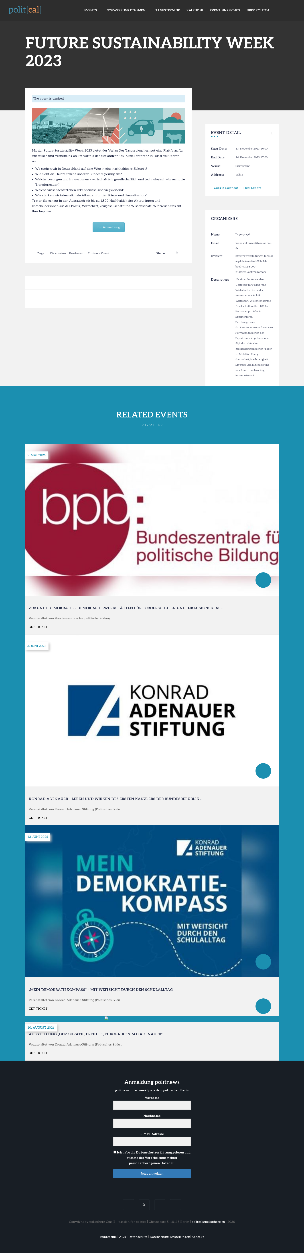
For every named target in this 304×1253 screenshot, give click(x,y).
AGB (122, 1237)
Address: (217, 175)
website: (217, 256)
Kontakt (198, 1237)
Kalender (194, 10)
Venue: (216, 166)
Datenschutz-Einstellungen (170, 1237)
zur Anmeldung (108, 227)
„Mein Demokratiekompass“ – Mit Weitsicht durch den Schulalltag (101, 990)
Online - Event (98, 253)
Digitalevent (242, 166)
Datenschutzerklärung (154, 1152)
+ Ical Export (251, 188)
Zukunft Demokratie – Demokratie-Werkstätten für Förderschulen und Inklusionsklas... (126, 608)
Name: (215, 234)
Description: (220, 279)
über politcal (259, 10)
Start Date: (219, 149)
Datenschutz (137, 1237)
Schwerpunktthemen (126, 10)
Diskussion (58, 253)
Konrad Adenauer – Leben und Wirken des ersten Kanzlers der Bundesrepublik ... (115, 799)
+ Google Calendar (224, 188)
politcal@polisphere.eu (208, 1222)
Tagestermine (167, 10)
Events (91, 10)
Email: (215, 243)
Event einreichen (225, 10)
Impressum (108, 1237)
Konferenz (77, 253)
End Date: (218, 157)
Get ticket (38, 627)
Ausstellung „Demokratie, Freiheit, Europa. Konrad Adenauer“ (96, 1034)
